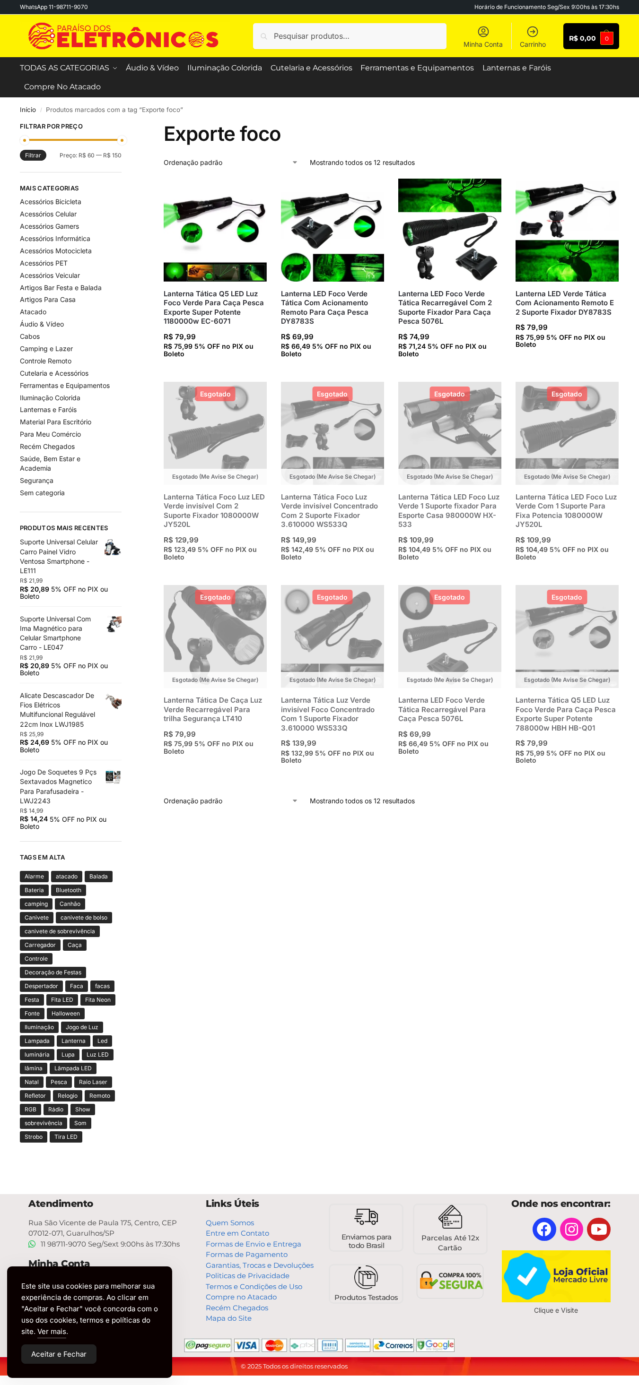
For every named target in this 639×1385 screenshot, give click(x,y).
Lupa (68, 1054)
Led (102, 1040)
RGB (30, 1109)
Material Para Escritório (55, 422)
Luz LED (98, 1054)
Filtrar (33, 155)
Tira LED (66, 1136)
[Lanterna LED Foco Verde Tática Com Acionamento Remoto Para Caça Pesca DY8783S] (332, 230)
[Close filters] (124, 127)
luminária (37, 1054)
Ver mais (51, 1331)
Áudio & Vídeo (42, 324)
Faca (76, 985)
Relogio (68, 1095)
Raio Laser (93, 1081)
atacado (67, 876)
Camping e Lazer (46, 348)
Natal (32, 1081)
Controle (36, 958)
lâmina (34, 1068)
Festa (32, 999)
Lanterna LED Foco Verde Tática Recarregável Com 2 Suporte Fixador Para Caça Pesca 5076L (445, 307)
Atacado (33, 312)
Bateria (34, 890)
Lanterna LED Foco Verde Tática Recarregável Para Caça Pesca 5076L (442, 709)
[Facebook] (544, 1229)
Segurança (36, 480)
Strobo (34, 1136)
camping (36, 903)
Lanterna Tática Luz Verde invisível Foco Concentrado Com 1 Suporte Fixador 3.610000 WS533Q (328, 714)
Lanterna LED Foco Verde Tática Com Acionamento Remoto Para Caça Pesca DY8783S (324, 307)
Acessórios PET (44, 263)
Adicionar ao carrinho (216, 372)
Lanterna (73, 1040)
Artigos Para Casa (48, 299)
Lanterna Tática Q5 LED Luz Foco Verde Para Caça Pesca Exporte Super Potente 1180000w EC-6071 (214, 307)
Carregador (40, 944)
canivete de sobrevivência (60, 931)
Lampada (37, 1040)
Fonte (32, 1013)
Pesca (59, 1081)
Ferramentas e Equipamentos (65, 385)
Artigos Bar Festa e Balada (61, 288)
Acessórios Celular (48, 214)
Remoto (99, 1095)
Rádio (55, 1109)
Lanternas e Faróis (48, 409)
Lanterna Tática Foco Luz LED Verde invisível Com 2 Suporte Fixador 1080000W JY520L (214, 510)
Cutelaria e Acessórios (54, 373)
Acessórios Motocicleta (56, 251)
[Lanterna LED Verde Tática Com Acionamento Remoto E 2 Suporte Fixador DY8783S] (567, 230)
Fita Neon (98, 999)
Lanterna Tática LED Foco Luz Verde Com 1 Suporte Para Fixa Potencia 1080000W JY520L (566, 510)
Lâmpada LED (73, 1068)
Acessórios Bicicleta (50, 202)
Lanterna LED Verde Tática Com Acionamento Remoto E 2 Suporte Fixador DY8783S (565, 303)
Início (28, 109)
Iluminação (39, 1027)
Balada (98, 876)
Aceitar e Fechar (59, 1354)
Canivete (37, 917)
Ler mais (216, 575)
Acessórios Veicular (50, 275)
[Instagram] (572, 1229)
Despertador (41, 985)
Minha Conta (483, 44)
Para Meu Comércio (50, 434)
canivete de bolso (84, 917)
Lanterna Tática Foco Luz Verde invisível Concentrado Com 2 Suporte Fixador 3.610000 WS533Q (329, 510)
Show (82, 1109)
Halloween (66, 1013)
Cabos (30, 336)
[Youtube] (599, 1229)
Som (80, 1123)
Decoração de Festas (53, 972)
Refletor (35, 1095)
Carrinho (533, 44)
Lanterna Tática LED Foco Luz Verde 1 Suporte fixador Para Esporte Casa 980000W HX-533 (448, 510)
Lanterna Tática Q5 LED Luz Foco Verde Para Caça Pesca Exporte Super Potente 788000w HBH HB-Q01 (566, 714)
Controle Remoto (45, 361)
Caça (75, 944)
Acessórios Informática (55, 238)
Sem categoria (42, 493)
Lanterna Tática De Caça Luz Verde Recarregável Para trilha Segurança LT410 (213, 709)
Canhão (70, 903)
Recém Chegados (47, 446)
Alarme (34, 876)
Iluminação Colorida (50, 398)
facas (102, 985)
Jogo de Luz (82, 1027)
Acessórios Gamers (49, 226)
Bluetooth (68, 890)
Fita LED (62, 999)
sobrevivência (43, 1123)
